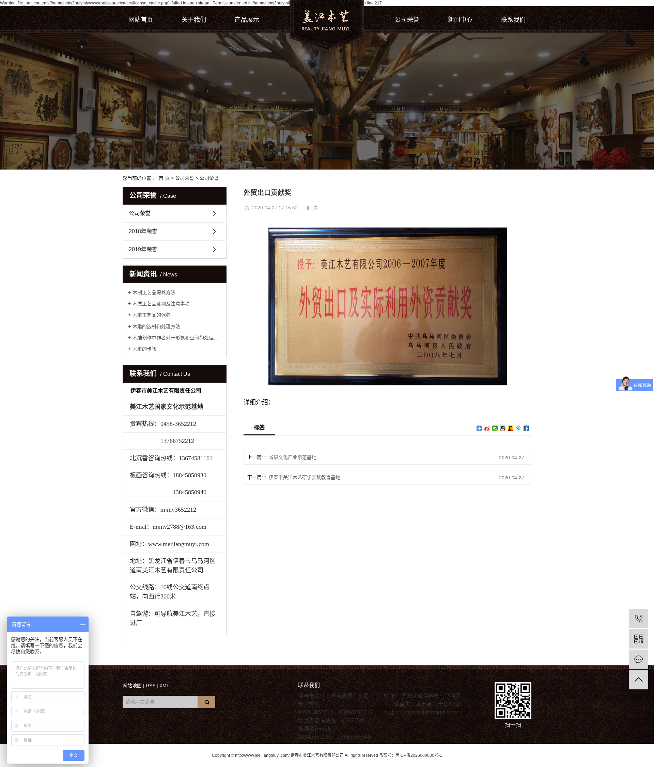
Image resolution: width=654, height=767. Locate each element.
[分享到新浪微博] (487, 428)
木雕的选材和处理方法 (156, 326)
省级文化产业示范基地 (292, 457)
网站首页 (140, 19)
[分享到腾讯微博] (518, 428)
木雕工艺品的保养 (152, 315)
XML (164, 685)
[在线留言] (638, 659)
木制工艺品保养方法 (154, 292)
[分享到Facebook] (526, 428)
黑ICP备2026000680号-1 (418, 755)
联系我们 (513, 19)
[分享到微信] (495, 428)
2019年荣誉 (143, 249)
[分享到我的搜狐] (511, 428)
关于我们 (194, 19)
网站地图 (132, 685)
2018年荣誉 (143, 231)
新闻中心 (460, 19)
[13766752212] (638, 618)
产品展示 (247, 19)
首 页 (164, 178)
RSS (150, 685)
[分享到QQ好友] (503, 428)
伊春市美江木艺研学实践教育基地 (304, 477)
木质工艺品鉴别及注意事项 (161, 303)
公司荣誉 (407, 19)
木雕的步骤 (144, 349)
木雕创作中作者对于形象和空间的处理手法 (177, 337)
